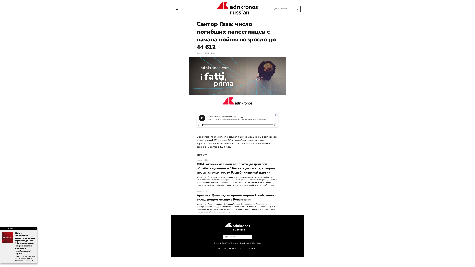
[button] (298, 9)
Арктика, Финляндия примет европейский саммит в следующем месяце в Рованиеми (236, 197)
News (213, 53)
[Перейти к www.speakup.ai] (275, 114)
